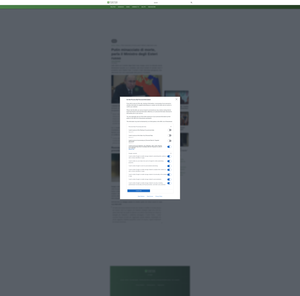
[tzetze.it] (113, 2)
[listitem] (150, 126)
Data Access (150, 196)
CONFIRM (139, 190)
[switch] (169, 130)
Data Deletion (141, 196)
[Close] (177, 99)
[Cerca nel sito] (191, 2)
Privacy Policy (158, 196)
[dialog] (150, 148)
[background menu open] (108, 7)
